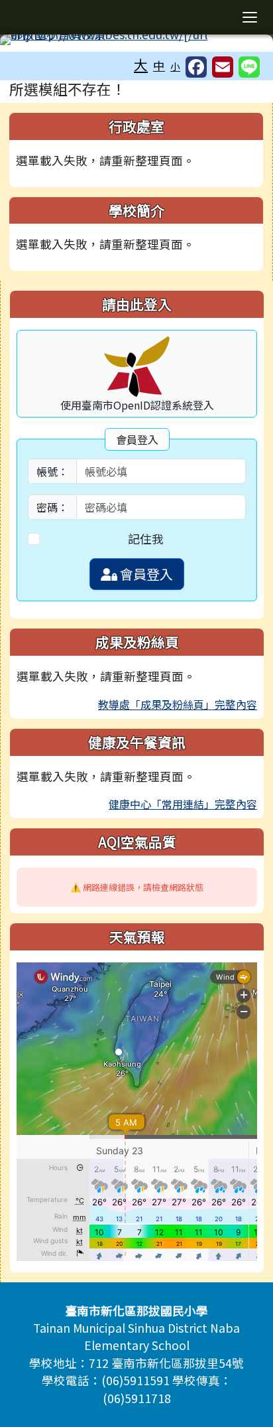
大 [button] (141, 64)
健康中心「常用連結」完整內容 (183, 804)
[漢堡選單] (249, 17)
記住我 (146, 538)
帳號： (52, 471)
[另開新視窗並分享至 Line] (249, 67)
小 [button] (175, 66)
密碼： (52, 507)
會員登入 (145, 573)
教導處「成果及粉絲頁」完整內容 (177, 704)
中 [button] (159, 65)
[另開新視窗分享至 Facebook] (196, 67)
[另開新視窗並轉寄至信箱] (222, 67)
